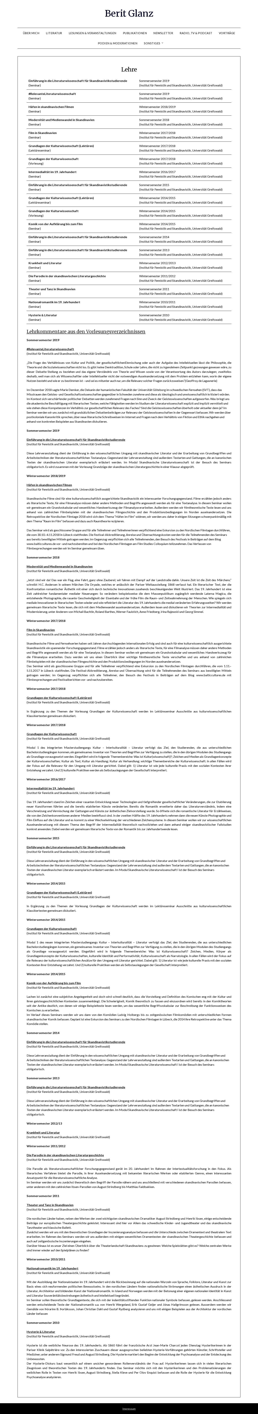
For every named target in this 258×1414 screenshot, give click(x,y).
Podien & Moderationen (117, 43)
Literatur (54, 33)
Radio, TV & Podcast (196, 33)
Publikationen (135, 33)
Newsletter (163, 33)
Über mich (31, 33)
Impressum (129, 1408)
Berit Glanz (129, 13)
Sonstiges (152, 43)
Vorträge (227, 33)
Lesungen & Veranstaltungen (92, 33)
